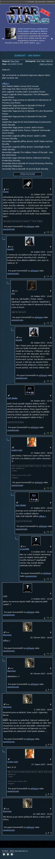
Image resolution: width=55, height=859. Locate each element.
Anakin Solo (16, 450)
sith (13, 293)
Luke (5, 596)
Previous (2, 38)
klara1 (6, 192)
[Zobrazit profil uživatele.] (27, 183)
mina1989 (24, 549)
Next (52, 38)
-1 (51, 232)
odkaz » (5, 83)
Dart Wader (12, 398)
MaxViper (15, 61)
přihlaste (30, 226)
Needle (10, 249)
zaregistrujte (9, 229)
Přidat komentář (27, 174)
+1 (44, 232)
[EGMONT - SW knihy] (27, 15)
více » (45, 45)
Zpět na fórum (46, 64)
